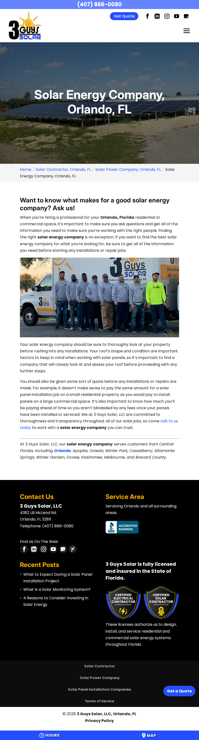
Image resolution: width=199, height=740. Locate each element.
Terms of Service (99, 701)
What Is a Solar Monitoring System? (57, 589)
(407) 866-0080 (99, 4)
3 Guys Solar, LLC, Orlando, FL (106, 714)
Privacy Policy (99, 720)
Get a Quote (179, 691)
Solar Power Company (99, 677)
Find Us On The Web (39, 541)
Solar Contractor (99, 666)
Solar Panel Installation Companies (99, 689)
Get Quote (124, 16)
